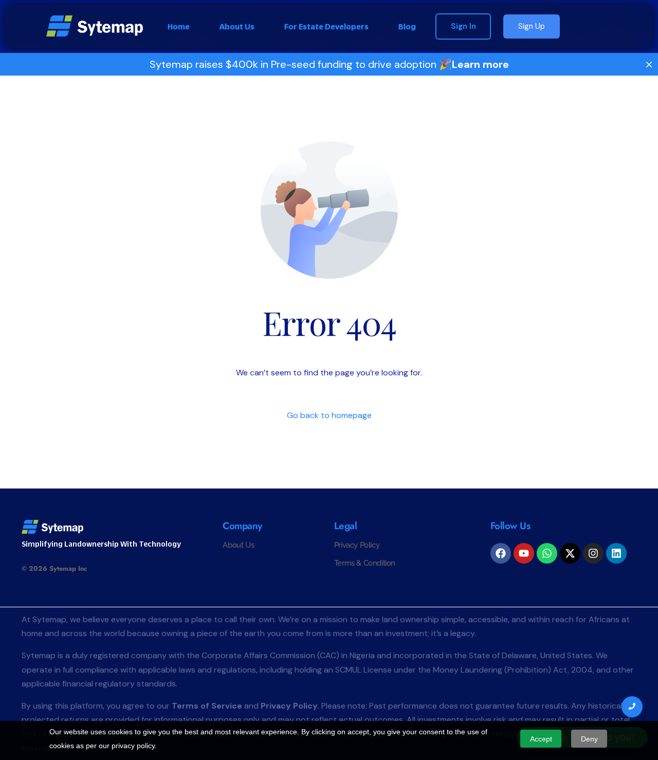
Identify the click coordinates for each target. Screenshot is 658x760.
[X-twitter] (570, 553)
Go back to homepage (329, 415)
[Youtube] (524, 553)
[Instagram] (593, 553)
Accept (541, 739)
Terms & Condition (364, 563)
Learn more (480, 64)
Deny (589, 739)
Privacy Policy (356, 545)
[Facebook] (500, 553)
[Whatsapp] (547, 553)
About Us (238, 545)
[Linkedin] (616, 553)
